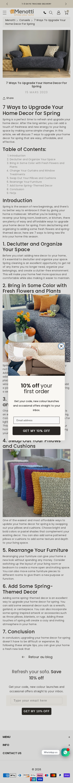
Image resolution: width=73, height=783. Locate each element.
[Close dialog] (61, 346)
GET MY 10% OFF (36, 431)
